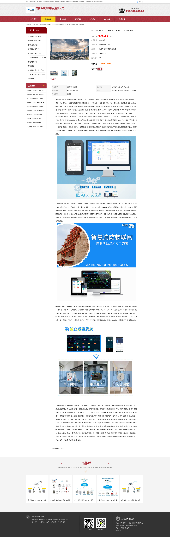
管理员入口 (55, 522)
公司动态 (92, 19)
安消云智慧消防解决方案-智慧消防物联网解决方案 (89, 500)
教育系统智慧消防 (34, 53)
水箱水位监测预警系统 (34, 122)
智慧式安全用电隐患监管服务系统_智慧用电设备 (112, 500)
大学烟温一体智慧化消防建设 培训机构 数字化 (36, 106)
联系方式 (122, 19)
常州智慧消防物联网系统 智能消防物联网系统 (40, 500)
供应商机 (48, 19)
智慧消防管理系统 (34, 41)
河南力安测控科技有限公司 (52, 519)
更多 (44, 86)
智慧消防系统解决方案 (36, 70)
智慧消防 (47, 24)
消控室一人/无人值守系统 (34, 114)
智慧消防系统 (32, 45)
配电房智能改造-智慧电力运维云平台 (36, 90)
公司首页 (33, 19)
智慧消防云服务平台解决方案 (132, 500)
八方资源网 (42, 522)
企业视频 (63, 19)
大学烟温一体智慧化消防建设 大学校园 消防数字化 (36, 98)
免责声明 (49, 522)
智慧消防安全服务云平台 (36, 74)
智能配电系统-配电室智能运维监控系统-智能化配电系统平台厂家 (36, 94)
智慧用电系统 (32, 62)
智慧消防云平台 (33, 49)
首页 (34, 24)
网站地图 (62, 522)
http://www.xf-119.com (58, 448)
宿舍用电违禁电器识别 (34, 118)
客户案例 (107, 19)
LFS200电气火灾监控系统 (37, 57)
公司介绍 (77, 19)
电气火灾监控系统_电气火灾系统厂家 (61, 500)
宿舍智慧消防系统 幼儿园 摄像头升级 (36, 102)
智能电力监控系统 (34, 36)
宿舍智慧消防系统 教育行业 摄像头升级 (36, 110)
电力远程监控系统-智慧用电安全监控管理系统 (36, 126)
